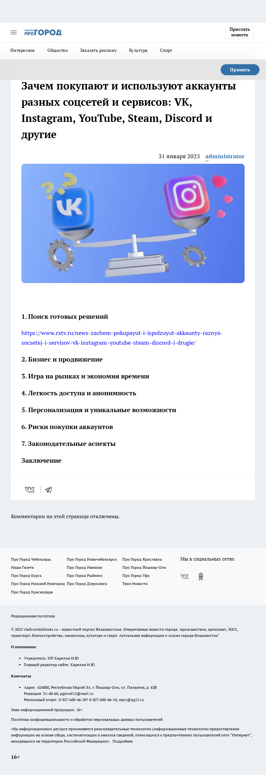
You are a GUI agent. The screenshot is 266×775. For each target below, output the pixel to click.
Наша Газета (22, 567)
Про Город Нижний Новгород (38, 583)
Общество (57, 50)
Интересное (22, 50)
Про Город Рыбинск (85, 575)
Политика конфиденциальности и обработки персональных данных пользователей (87, 719)
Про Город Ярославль (142, 559)
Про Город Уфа (136, 575)
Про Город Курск (26, 575)
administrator (225, 156)
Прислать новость (240, 32)
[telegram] (50, 489)
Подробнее (123, 741)
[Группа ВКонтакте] (184, 576)
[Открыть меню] (13, 32)
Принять (240, 70)
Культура (138, 50)
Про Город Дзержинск (87, 583)
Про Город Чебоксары (31, 559)
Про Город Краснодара (32, 592)
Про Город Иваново (85, 567)
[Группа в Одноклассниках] (201, 576)
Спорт (166, 50)
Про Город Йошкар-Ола (144, 567)
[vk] (30, 489)
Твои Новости (135, 583)
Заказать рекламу (98, 50)
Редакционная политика (33, 616)
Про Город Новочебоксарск (92, 559)
